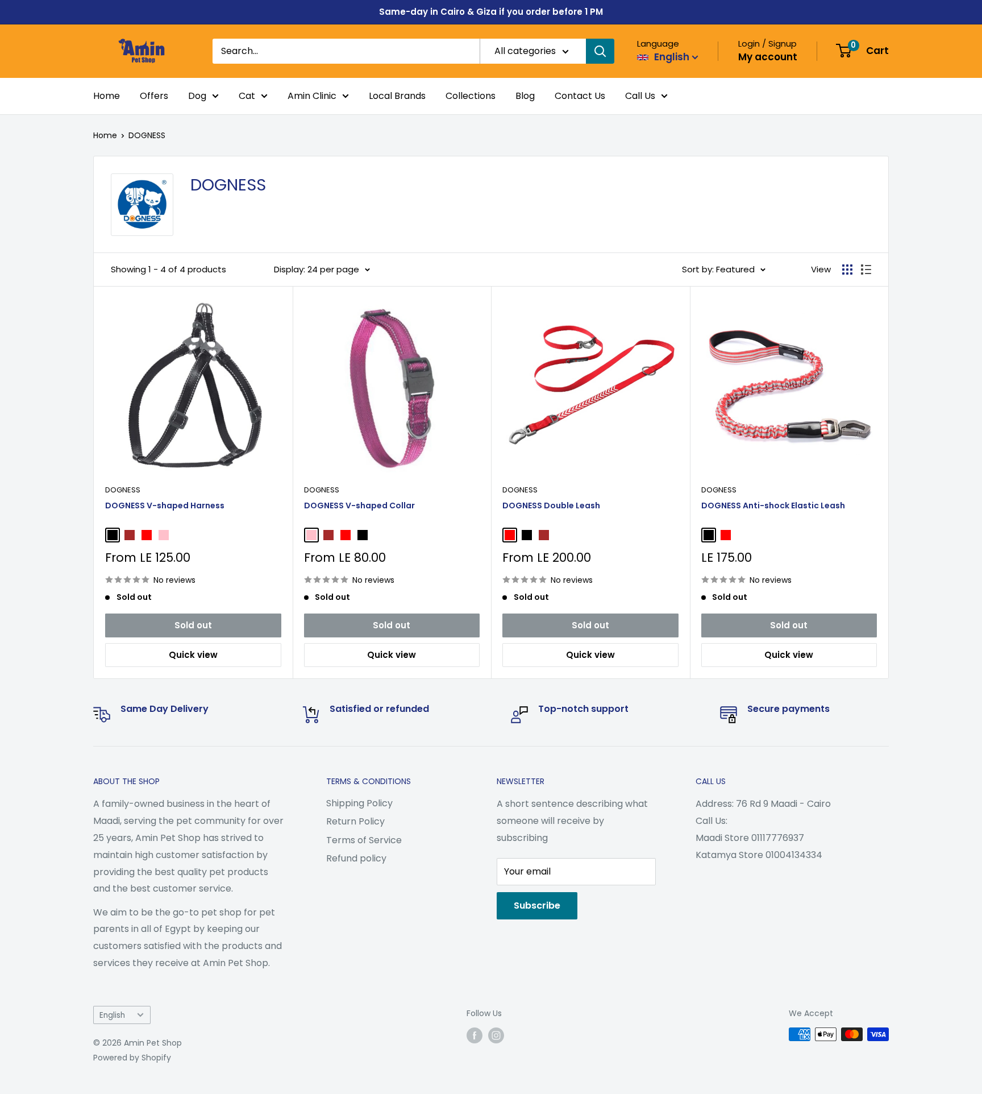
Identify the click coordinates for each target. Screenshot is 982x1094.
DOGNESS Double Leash (551, 505)
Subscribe (537, 905)
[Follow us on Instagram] (496, 1035)
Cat (247, 95)
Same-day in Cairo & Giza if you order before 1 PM (491, 12)
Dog (197, 95)
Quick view (193, 655)
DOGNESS (146, 135)
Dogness (122, 489)
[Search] (600, 51)
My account (767, 57)
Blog (525, 95)
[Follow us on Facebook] (474, 1035)
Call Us (640, 95)
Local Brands (397, 95)
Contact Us (580, 95)
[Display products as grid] (847, 269)
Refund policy (356, 858)
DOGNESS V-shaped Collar (359, 505)
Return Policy (355, 821)
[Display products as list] (866, 269)
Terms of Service (364, 840)
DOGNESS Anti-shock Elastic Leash (773, 505)
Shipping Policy (359, 803)
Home (106, 95)
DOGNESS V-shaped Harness (164, 505)
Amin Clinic (312, 95)
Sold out (193, 625)
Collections (471, 95)
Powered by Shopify (132, 1057)
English (112, 1015)
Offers (154, 95)
